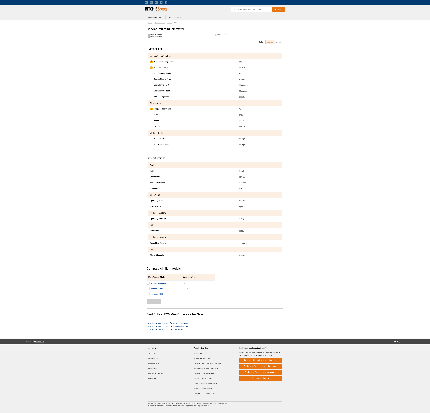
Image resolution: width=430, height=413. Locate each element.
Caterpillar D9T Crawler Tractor (204, 393)
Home (150, 23)
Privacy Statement (210, 403)
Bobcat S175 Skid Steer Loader (204, 388)
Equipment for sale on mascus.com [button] (260, 372)
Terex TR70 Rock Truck (202, 359)
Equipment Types (155, 17)
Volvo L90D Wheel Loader (203, 378)
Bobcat (169, 23)
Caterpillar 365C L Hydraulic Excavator (207, 364)
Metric (278, 42)
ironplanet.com (153, 364)
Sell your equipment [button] (260, 378)
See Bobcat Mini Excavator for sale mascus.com (167, 329)
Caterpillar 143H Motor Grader (204, 373)
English (400, 341)
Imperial (270, 42)
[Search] (278, 9)
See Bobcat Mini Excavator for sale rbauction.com (168, 323)
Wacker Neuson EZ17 (159, 283)
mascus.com (152, 368)
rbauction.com (153, 359)
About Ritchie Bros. (155, 354)
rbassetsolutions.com (155, 373)
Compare (154, 301)
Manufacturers (175, 17)
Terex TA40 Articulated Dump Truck (206, 368)
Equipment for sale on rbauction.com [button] (260, 360)
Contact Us (39, 342)
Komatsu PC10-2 (157, 294)
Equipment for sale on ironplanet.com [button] (260, 366)
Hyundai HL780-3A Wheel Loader (205, 383)
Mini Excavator (160, 23)
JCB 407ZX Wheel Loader (203, 354)
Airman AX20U (157, 289)
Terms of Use (222, 403)
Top (426, 410)
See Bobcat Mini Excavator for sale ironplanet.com (168, 326)
